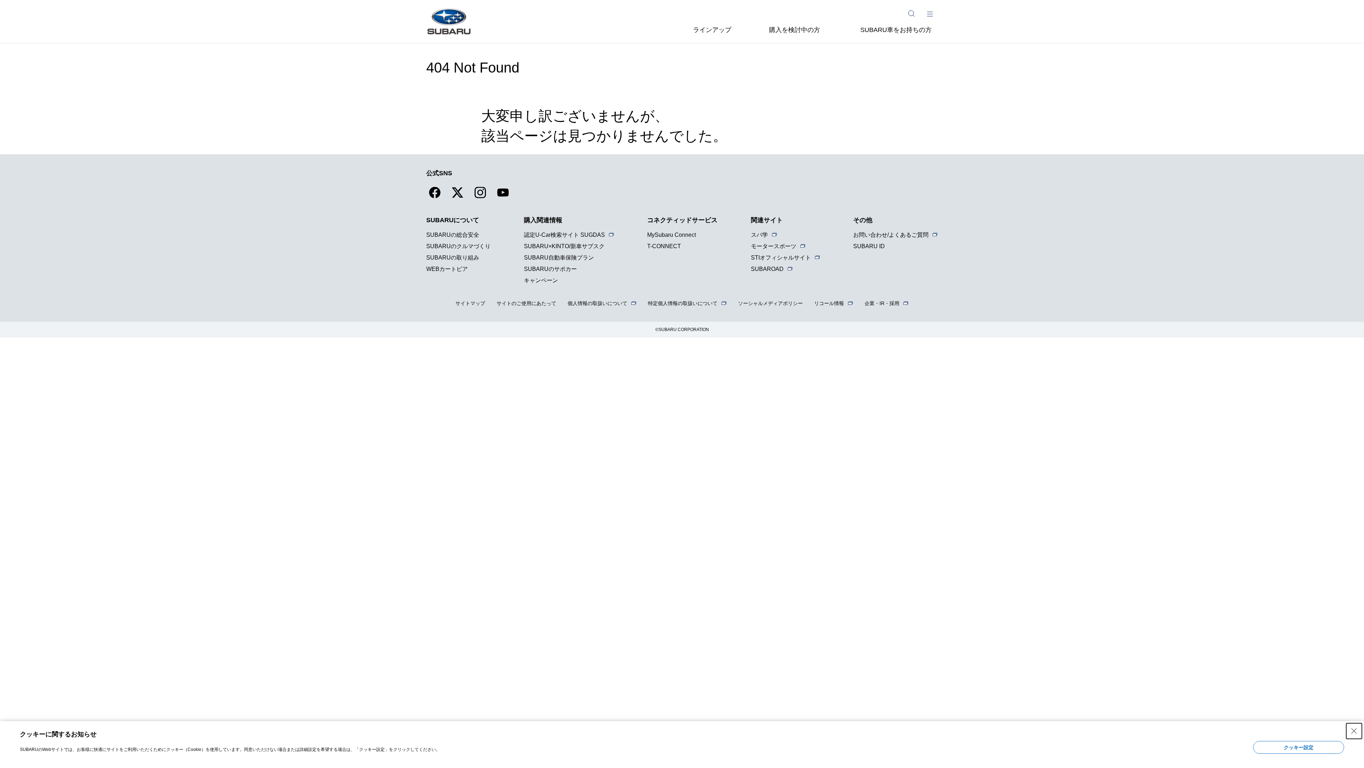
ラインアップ (712, 29)
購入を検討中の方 (794, 29)
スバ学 (759, 235)
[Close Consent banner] (1354, 731)
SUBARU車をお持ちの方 (896, 29)
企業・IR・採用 (882, 303)
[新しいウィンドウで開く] (434, 197)
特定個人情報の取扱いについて (683, 303)
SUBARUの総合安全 (452, 235)
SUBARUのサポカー (550, 269)
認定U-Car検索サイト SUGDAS (564, 235)
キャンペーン (541, 280)
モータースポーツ (773, 246)
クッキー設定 (1299, 747)
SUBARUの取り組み (452, 258)
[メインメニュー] (930, 13)
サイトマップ (470, 303)
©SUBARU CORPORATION (682, 329)
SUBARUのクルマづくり (458, 246)
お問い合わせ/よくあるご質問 (891, 235)
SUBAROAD (767, 269)
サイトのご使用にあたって (526, 303)
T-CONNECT (664, 246)
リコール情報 (829, 303)
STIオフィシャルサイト (781, 258)
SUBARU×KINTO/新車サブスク (564, 246)
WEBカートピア (447, 269)
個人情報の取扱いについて (597, 303)
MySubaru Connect (671, 235)
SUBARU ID (869, 246)
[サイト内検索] (911, 13)
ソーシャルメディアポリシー (770, 303)
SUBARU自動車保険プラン (559, 258)
